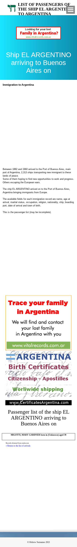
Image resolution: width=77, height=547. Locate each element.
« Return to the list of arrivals (18, 446)
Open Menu (70, 10)
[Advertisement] (38, 127)
